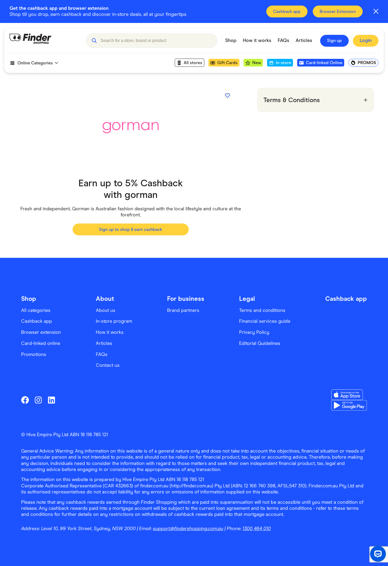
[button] (94, 40)
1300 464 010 (257, 528)
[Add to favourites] (227, 95)
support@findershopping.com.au (188, 528)
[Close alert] (375, 11)
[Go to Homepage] (44, 41)
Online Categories (35, 62)
